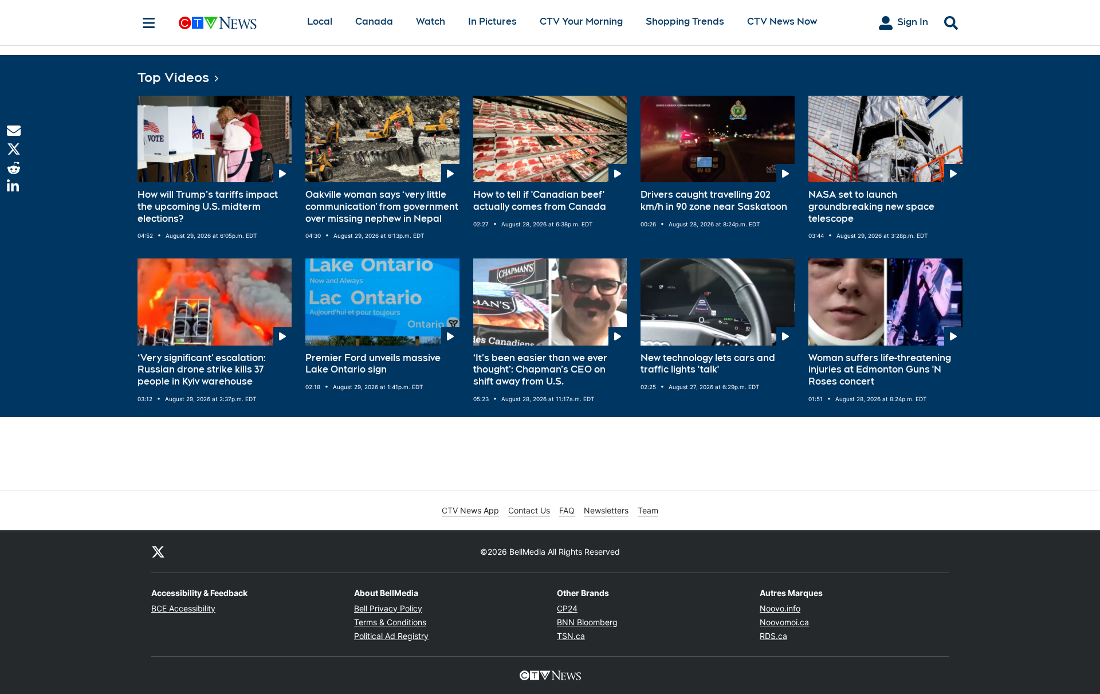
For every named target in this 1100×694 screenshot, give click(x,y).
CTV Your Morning (581, 21)
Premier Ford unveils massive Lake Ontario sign (373, 363)
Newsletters (606, 510)
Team (648, 510)
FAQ (567, 510)
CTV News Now (782, 21)
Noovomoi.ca (784, 622)
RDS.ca (773, 636)
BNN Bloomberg (587, 622)
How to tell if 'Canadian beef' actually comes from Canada (539, 200)
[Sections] (149, 23)
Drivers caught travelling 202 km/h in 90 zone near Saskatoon (714, 200)
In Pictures (492, 21)
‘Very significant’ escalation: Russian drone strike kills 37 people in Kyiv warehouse (202, 369)
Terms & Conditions (390, 622)
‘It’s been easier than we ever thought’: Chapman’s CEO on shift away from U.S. (540, 369)
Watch (430, 21)
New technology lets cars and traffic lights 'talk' (708, 363)
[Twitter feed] (158, 552)
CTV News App (470, 510)
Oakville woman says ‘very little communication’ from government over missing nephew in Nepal (381, 206)
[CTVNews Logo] (234, 22)
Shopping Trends (685, 21)
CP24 (567, 608)
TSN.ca (571, 636)
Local (319, 21)
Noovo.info (780, 608)
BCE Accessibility (183, 608)
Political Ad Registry (391, 636)
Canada (374, 21)
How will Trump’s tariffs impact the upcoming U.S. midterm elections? (208, 206)
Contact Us (529, 510)
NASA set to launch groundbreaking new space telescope (871, 206)
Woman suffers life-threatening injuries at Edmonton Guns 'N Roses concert (879, 369)
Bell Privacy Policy (388, 608)
